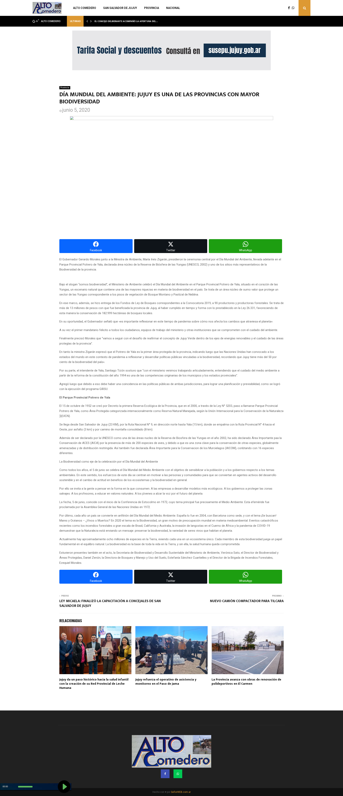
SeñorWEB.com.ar (181, 792)
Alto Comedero (84, 8)
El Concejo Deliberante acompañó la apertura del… (126, 21)
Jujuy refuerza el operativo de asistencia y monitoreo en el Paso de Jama (165, 681)
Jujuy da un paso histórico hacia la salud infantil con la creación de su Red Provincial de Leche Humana (93, 684)
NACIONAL (173, 8)
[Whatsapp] (294, 8)
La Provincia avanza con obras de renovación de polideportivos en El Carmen (246, 681)
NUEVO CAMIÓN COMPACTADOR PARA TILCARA (247, 601)
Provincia (151, 8)
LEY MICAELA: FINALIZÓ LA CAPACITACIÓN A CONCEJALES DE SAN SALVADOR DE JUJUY (110, 603)
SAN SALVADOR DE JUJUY (120, 8)
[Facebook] (290, 8)
